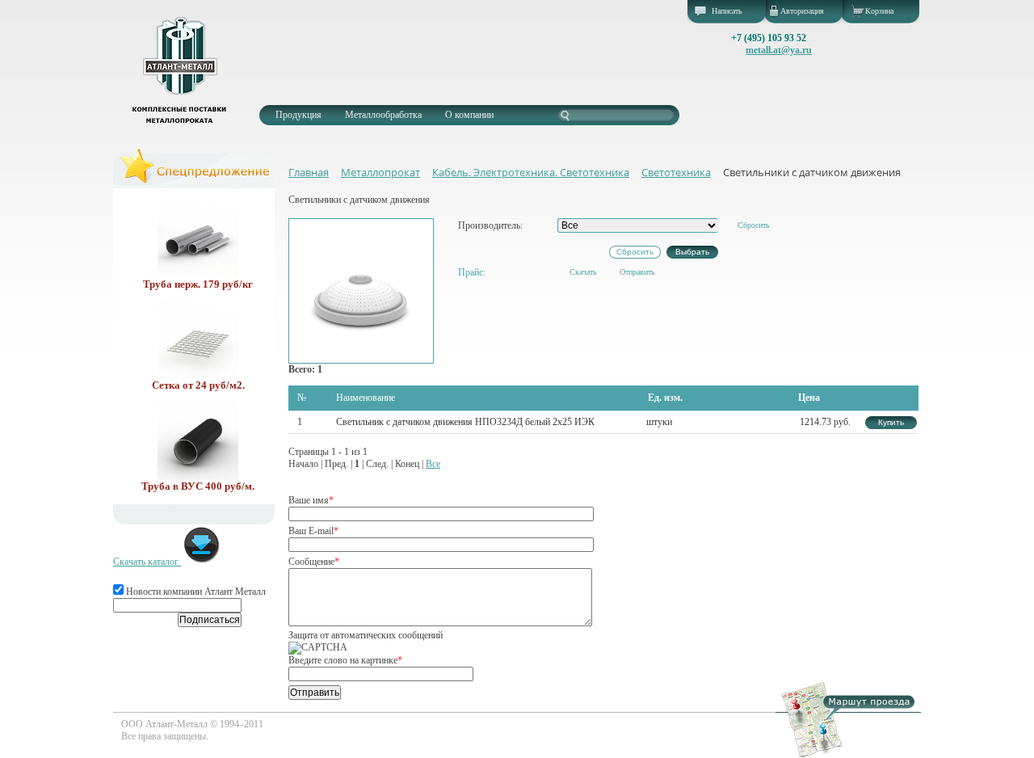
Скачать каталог (147, 561)
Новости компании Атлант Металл (195, 591)
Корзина (879, 10)
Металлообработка (383, 114)
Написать (727, 10)
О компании (469, 114)
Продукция (298, 114)
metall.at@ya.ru (779, 50)
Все (433, 464)
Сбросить (754, 225)
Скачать (583, 271)
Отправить (637, 271)
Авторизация (802, 10)
